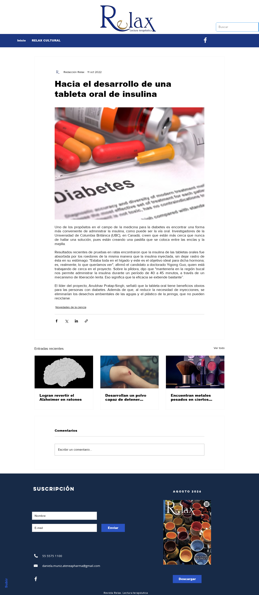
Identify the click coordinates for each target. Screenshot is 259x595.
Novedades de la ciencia (70, 307)
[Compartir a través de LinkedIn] (76, 321)
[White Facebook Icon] (36, 579)
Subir (6, 583)
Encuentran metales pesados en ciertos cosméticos (191, 397)
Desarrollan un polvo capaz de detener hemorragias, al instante (125, 397)
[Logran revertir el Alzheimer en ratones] (64, 372)
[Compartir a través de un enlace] (86, 321)
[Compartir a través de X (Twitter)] (66, 321)
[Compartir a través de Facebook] (56, 321)
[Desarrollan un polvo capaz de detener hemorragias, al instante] (129, 372)
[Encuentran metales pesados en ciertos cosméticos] (195, 372)
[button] (46, 40)
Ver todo (219, 348)
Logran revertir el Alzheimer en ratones (60, 397)
